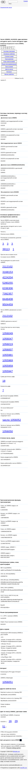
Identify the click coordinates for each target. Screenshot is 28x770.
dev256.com (23, 767)
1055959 (7, 365)
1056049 (7, 333)
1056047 (7, 338)
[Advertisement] (14, 23)
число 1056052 (11, 419)
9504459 (7, 304)
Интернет (9, 71)
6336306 (7, 288)
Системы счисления (9, 51)
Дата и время (9, 66)
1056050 (7, 431)
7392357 (7, 293)
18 (3, 380)
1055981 (7, 355)
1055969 (7, 360)
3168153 (7, 272)
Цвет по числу (9, 69)
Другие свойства (9, 74)
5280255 (7, 282)
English (26, 1)
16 (10, 721)
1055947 (7, 371)
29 (16, 721)
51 (3, 726)
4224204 (7, 277)
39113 (6, 249)
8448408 (7, 299)
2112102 (7, 266)
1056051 (7, 682)
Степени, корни (9, 56)
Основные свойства (9, 53)
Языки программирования (9, 64)
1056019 (7, 344)
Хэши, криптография (9, 61)
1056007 (7, 349)
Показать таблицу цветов (13, 748)
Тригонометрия (9, 59)
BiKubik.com (16, 751)
